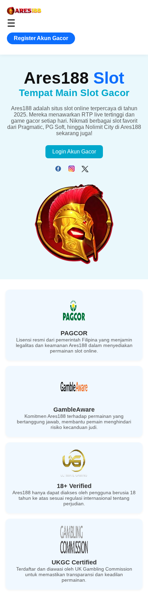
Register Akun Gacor (41, 38)
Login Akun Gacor (74, 151)
